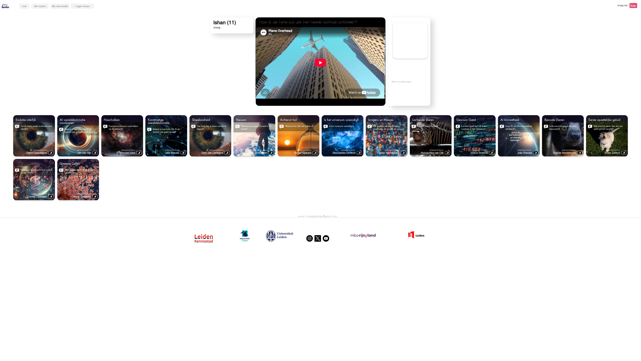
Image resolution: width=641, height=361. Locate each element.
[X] (317, 238)
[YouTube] (326, 238)
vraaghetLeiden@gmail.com (321, 216)
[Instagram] (309, 238)
